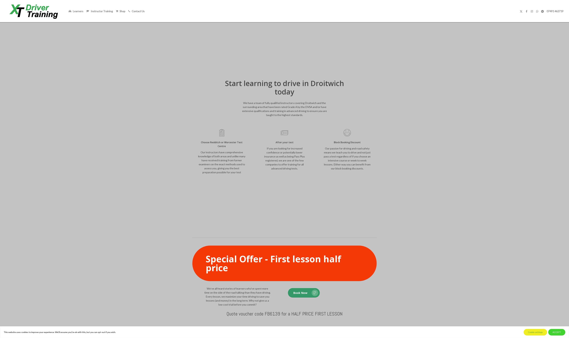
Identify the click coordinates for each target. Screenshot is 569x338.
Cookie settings (535, 332)
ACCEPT (557, 332)
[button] (284, 263)
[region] (284, 332)
